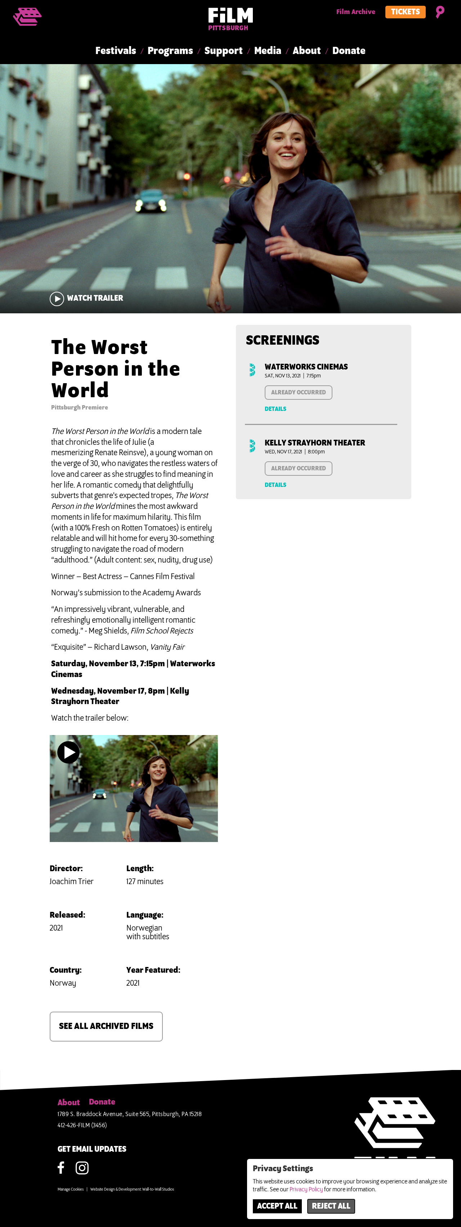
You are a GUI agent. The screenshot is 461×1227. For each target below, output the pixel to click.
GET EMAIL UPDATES (92, 1149)
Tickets (405, 12)
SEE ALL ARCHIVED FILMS (106, 1026)
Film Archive (355, 12)
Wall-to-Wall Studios (158, 1189)
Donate (349, 51)
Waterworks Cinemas (306, 367)
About (307, 51)
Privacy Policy (306, 1189)
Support (224, 51)
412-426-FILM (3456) (82, 1125)
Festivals (115, 51)
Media (267, 51)
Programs (170, 51)
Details (275, 409)
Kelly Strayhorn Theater (315, 443)
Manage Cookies (71, 1189)
